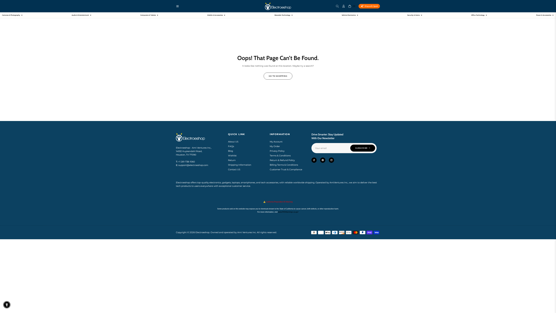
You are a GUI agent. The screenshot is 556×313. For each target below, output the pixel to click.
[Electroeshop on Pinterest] (322, 160)
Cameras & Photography (11, 15)
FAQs (231, 146)
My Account (276, 141)
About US (233, 141)
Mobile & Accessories (215, 15)
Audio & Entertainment (80, 15)
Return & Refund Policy (282, 160)
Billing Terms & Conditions (284, 164)
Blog (230, 151)
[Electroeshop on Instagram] (331, 160)
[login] (344, 6)
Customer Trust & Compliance (286, 169)
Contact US (234, 169)
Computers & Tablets (148, 15)
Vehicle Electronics (349, 15)
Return (232, 160)
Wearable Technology (282, 15)
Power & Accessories (543, 15)
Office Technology (478, 15)
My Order (275, 146)
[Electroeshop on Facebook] (314, 160)
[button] (337, 6)
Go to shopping (278, 76)
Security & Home (413, 15)
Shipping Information (239, 164)
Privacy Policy (277, 151)
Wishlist (232, 155)
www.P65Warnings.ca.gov (288, 212)
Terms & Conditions (280, 155)
